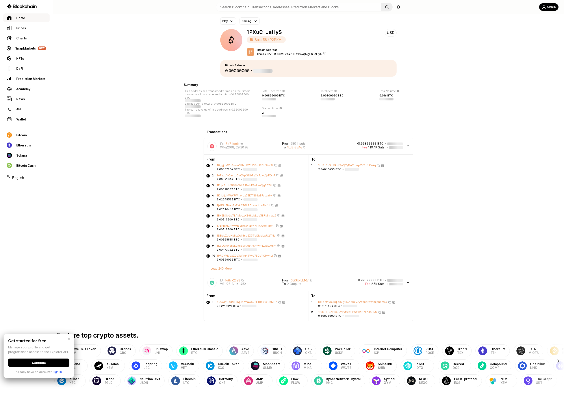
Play (225, 21)
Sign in (57, 372)
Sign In (551, 7)
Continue (39, 362)
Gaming (246, 21)
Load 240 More (221, 268)
